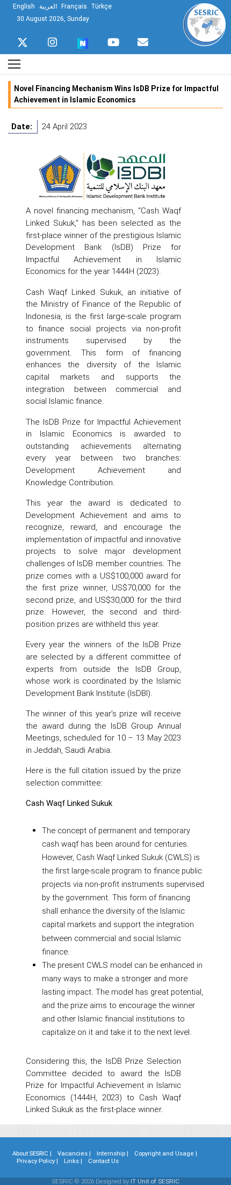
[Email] (143, 39)
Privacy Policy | (37, 1161)
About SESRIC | (32, 1153)
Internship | (112, 1153)
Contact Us (103, 1161)
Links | (73, 1161)
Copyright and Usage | (165, 1153)
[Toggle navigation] (14, 64)
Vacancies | (74, 1153)
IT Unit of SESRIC (155, 1181)
